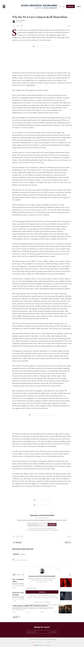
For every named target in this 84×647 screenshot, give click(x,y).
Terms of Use (50, 595)
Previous (18, 542)
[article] (42, 609)
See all (15, 617)
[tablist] (19, 554)
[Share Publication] (63, 6)
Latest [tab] (18, 574)
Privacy (42, 639)
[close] (57, 569)
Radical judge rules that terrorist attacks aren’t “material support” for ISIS (32, 608)
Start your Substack (39, 642)
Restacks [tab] (23, 554)
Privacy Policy (54, 597)
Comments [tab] (16, 554)
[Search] (60, 6)
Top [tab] (14, 574)
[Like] (13, 26)
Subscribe (70, 6)
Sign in (79, 6)
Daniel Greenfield (20, 20)
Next (66, 542)
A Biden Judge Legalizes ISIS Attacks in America (29, 606)
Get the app (48, 642)
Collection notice (52, 639)
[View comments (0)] (17, 26)
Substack (35, 645)
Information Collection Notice (41, 597)
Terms (46, 639)
